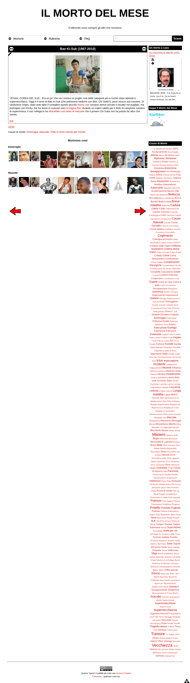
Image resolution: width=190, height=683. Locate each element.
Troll (155, 630)
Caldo (162, 208)
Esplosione (159, 331)
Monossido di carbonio (161, 442)
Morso (153, 445)
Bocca (178, 198)
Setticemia (173, 550)
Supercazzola (168, 600)
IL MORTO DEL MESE (95, 13)
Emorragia (32, 132)
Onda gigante (173, 458)
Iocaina (154, 377)
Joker (169, 380)
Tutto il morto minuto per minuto (68, 132)
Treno (178, 626)
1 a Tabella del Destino (162, 149)
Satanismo (155, 527)
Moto (159, 445)
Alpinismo (159, 158)
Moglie (156, 438)
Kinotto (176, 381)
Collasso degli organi (160, 245)
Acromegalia (173, 152)
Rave (178, 514)
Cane (163, 215)
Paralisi (167, 474)
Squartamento (169, 583)
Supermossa (165, 607)
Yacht (164, 653)
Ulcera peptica (165, 638)
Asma (153, 181)
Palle (165, 471)
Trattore (170, 626)
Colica (169, 242)
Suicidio (155, 596)
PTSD (170, 468)
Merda (152, 424)
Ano (168, 171)
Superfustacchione (165, 603)
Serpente (156, 550)
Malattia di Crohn (171, 408)
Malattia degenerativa (159, 404)
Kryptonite (154, 384)
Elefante (156, 314)
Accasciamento (159, 152)
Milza (179, 424)
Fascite (177, 334)
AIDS (175, 148)
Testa (163, 623)
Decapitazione (160, 288)
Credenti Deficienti (168, 275)
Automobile (156, 187)
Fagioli (165, 334)
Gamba (177, 344)
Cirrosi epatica (157, 229)
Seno (170, 543)
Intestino (161, 374)
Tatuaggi (168, 617)
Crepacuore (157, 278)
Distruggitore (171, 301)
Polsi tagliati (167, 501)
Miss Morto (155, 430)
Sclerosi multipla (161, 537)
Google (171, 354)
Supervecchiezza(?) (160, 613)
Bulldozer (166, 205)
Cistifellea (169, 229)
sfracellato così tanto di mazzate (66, 111)
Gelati (152, 347)
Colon (152, 252)
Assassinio (163, 181)
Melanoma (166, 420)
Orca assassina (172, 461)
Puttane (164, 511)
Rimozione (161, 518)
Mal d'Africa (168, 401)
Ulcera (155, 638)
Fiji (171, 340)
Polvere (176, 501)
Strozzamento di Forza (162, 593)
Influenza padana (157, 371)
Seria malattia (173, 547)
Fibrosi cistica (163, 341)
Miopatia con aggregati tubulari (165, 427)
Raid (158, 514)
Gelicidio (159, 347)
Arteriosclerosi (169, 175)
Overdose (161, 467)
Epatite (165, 321)
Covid (177, 271)
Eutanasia (155, 334)
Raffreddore (173, 511)
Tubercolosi (172, 630)
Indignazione (155, 368)
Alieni (177, 155)
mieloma (160, 655)
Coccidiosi (160, 232)
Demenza (157, 291)
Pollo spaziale (174, 497)
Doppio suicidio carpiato (162, 305)
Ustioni (153, 641)
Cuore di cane (165, 282)
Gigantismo (156, 353)
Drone (168, 311)
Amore (165, 161)
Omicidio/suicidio (159, 458)
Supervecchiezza (165, 610)
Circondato (174, 226)
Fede (170, 337)
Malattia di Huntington (165, 411)
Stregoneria (173, 590)
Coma (166, 255)
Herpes (168, 357)
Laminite (163, 384)
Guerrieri (153, 357)
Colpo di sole (175, 252)
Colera (163, 242)
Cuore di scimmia (168, 285)
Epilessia (174, 321)
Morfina (176, 442)
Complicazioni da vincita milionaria (165, 268)
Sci (160, 534)
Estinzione (171, 331)
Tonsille (177, 623)
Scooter (173, 537)
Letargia (165, 387)
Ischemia (161, 380)
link (11, 121)
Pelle (169, 481)
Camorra (165, 212)
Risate (169, 518)
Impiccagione (171, 360)
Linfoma (154, 390)
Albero (161, 155)
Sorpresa (165, 573)
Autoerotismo (169, 184)
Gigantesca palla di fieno (165, 351)
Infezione (166, 367)
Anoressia (175, 171)
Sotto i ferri (174, 573)
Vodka (171, 649)
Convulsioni (167, 271)
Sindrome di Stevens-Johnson (165, 563)
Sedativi (171, 540)
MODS (174, 394)
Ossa (167, 464)
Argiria (152, 175)
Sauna (164, 527)
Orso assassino (157, 465)
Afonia (154, 155)
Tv (167, 634)
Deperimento (158, 295)
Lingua (162, 391)
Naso (178, 445)
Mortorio (18, 38)
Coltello (158, 255)
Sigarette (160, 557)
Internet (153, 374)
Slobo (161, 570)
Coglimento (165, 235)
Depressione (172, 295)
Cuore (153, 281)
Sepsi (164, 547)
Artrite (152, 178)
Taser (161, 617)
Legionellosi (155, 387)
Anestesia (159, 168)
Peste (153, 491)
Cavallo (167, 222)
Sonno (155, 573)
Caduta (175, 205)
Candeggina (154, 215)
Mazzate (44, 132)
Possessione (156, 504)
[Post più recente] (15, 217)
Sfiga (154, 553)
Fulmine (160, 344)
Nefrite (163, 448)
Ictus (159, 360)
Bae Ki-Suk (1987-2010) (78, 49)
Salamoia (175, 521)
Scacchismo (174, 527)
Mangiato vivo (160, 417)
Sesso (164, 550)
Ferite (154, 341)
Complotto (155, 271)
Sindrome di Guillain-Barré (168, 560)
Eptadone (159, 324)
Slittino (155, 570)
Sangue (160, 524)
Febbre (164, 337)
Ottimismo (175, 465)
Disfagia (162, 298)
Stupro (175, 593)
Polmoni (155, 500)
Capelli (178, 215)
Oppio (153, 461)
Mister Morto (174, 430)
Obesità (165, 454)
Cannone (170, 215)
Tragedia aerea (158, 626)
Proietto (155, 507)
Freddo (152, 344)
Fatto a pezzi (155, 337)
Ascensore (168, 178)
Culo (177, 278)
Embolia (174, 314)
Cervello (156, 225)
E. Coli (174, 311)
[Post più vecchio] (140, 217)
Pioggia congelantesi (168, 494)
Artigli (178, 175)
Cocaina (177, 229)
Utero (160, 641)
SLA (153, 520)
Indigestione (171, 364)
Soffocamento (171, 570)
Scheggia (154, 534)
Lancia (170, 384)
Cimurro (165, 226)
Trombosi (162, 630)
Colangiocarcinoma (162, 239)
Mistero (158, 434)
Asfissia (177, 178)
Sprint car (158, 583)
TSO (156, 617)
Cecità (174, 222)
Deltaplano (172, 288)
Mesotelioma (162, 424)
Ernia (166, 324)
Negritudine (171, 448)
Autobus (158, 184)
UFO (177, 634)
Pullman (156, 511)
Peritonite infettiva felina (160, 484)
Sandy (153, 524)
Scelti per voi (170, 530)
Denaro (167, 292)
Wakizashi (157, 653)
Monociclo (173, 438)
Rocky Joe (83, 104)
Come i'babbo (157, 262)
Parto (163, 481)
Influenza (176, 367)
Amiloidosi (157, 162)
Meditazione (154, 421)
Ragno (152, 514)
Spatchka (164, 577)
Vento (175, 646)
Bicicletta (153, 198)
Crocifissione (169, 278)
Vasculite (176, 641)
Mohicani (164, 438)
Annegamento (158, 171)
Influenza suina (173, 371)
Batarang (164, 195)
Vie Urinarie (163, 649)
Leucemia (174, 387)
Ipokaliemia (163, 377)
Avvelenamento (159, 191)
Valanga (168, 641)
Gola (164, 353)
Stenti (165, 587)
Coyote (156, 275)
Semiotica (162, 544)
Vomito (178, 649)
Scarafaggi (157, 531)
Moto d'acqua (169, 445)
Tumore (158, 634)
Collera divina (171, 249)
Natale (157, 448)
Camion (156, 212)
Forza (176, 341)
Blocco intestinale (166, 198)
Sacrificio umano (163, 521)
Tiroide (170, 623)
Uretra (175, 638)
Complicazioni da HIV (171, 265)
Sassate (169, 524)
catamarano (172, 653)
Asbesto (159, 178)
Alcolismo (169, 155)
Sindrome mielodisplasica (161, 567)
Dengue (174, 292)
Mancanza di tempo (172, 414)
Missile (164, 430)
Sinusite (176, 567)
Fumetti (169, 344)
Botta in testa (164, 201)
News (163, 451)
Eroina (172, 324)
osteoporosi (170, 656)
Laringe (177, 384)
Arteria (159, 174)
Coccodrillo (170, 232)
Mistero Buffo (172, 435)
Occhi (172, 454)
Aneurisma (170, 168)
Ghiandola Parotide (172, 347)
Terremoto (166, 620)
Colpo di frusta (162, 252)
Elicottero (165, 314)
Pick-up (176, 491)
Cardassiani (166, 219)
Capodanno (155, 219)
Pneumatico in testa (159, 497)
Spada (156, 577)
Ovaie (153, 468)
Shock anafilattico (165, 553)
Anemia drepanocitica (169, 165)
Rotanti (176, 518)
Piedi (156, 494)
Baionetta (155, 195)
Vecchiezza (162, 645)
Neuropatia (155, 452)
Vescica (153, 649)
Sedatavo (163, 540)
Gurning (161, 357)
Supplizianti (175, 613)
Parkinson (155, 481)
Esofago (172, 327)
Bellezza (174, 194)
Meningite (176, 420)
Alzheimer (171, 158)
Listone (169, 391)
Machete (155, 398)
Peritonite (176, 481)
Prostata (166, 507)
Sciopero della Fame (171, 534)
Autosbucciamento (172, 188)
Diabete (154, 298)
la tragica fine (73, 108)
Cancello (174, 212)
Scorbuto (154, 540)
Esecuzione (160, 327)
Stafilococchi (157, 587)
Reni (153, 517)
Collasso (176, 242)
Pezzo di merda (164, 490)
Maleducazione (156, 414)
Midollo (172, 424)
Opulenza (161, 461)
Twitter (172, 634)
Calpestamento (172, 209)
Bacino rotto (173, 191)
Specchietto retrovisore (170, 580)
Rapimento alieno (168, 514)
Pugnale (175, 507)
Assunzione (175, 181)
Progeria (175, 504)
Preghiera (167, 504)
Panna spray (158, 474)
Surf (152, 617)
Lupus (167, 394)
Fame (170, 334)
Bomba (154, 201)
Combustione (171, 258)
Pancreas (173, 471)
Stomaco (174, 586)
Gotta (177, 354)
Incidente (159, 364)
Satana (176, 524)
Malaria (176, 401)
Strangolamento (159, 590)
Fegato (177, 337)
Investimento (173, 374)
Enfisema (157, 321)
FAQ (87, 38)
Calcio (154, 208)
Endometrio (171, 318)
